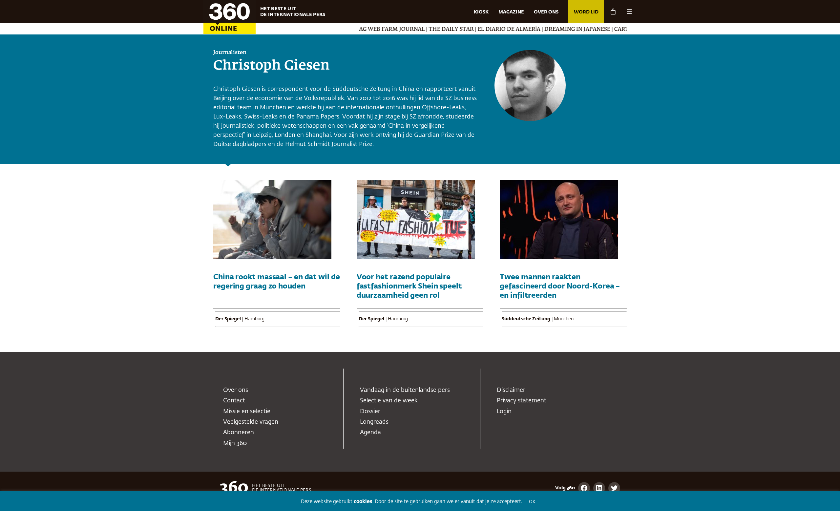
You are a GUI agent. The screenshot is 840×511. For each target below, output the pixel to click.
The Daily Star (433, 29)
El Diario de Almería (491, 29)
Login (504, 412)
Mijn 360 (235, 443)
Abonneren (238, 433)
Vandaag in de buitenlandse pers (405, 390)
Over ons (235, 390)
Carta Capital (618, 29)
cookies (363, 501)
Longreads (374, 422)
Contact (234, 401)
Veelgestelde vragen (250, 422)
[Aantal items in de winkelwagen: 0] (613, 11)
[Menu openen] (629, 11)
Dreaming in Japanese (560, 29)
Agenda (370, 433)
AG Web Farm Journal (375, 29)
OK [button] (532, 502)
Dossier (370, 412)
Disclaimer (511, 390)
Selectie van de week (389, 401)
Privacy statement (521, 401)
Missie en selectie (246, 412)
